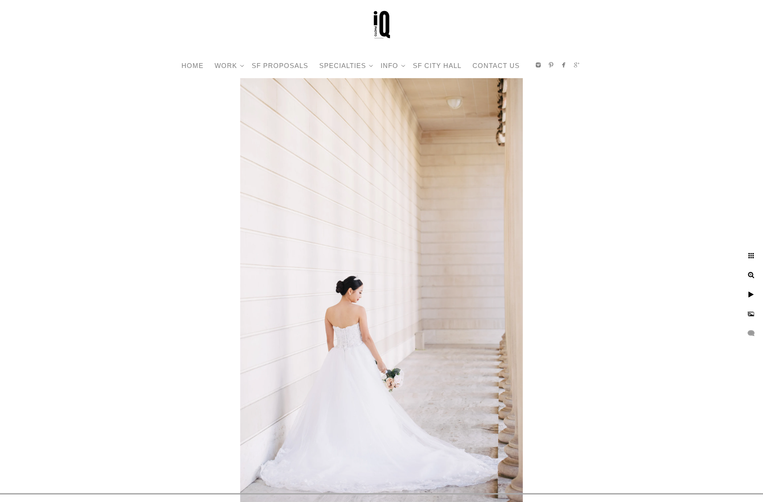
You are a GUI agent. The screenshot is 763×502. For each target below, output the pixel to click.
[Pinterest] (551, 65)
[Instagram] (538, 65)
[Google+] (576, 65)
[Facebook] (564, 65)
